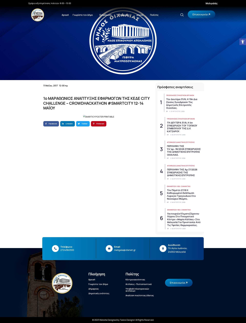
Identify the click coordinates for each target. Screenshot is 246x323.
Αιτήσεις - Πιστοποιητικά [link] (139, 284)
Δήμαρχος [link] (93, 288)
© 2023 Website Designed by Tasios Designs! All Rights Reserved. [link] (123, 320)
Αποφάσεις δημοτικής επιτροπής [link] (181, 142)
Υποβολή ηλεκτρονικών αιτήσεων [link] (137, 289)
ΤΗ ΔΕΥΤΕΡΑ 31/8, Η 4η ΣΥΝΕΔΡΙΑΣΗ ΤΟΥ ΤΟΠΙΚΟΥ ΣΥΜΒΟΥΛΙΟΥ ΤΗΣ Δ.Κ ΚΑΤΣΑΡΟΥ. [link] (182, 127)
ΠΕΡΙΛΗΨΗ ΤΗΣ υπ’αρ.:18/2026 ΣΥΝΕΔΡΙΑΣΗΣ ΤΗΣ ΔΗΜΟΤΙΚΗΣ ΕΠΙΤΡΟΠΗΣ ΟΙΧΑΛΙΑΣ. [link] (184, 150)
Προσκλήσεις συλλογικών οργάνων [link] (180, 95)
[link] (242, 41)
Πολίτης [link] (154, 14)
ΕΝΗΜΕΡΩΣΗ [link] (172, 186)
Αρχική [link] (65, 14)
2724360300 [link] (67, 250)
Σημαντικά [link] (185, 186)
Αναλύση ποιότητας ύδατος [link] (140, 295)
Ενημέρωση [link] (106, 14)
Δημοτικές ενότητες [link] (98, 293)
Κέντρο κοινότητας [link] (135, 279)
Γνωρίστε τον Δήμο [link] (83, 14)
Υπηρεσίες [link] (124, 14)
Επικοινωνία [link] (200, 14)
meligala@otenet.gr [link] (125, 250)
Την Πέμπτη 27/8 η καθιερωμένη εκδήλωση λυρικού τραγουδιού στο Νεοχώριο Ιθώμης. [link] (181, 194)
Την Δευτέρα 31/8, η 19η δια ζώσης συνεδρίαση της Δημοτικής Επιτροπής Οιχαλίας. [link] (181, 103)
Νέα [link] (178, 186)
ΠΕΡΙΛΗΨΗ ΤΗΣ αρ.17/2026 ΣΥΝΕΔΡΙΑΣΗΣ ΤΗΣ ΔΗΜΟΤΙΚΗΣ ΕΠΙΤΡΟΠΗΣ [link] (182, 172)
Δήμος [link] (139, 14)
